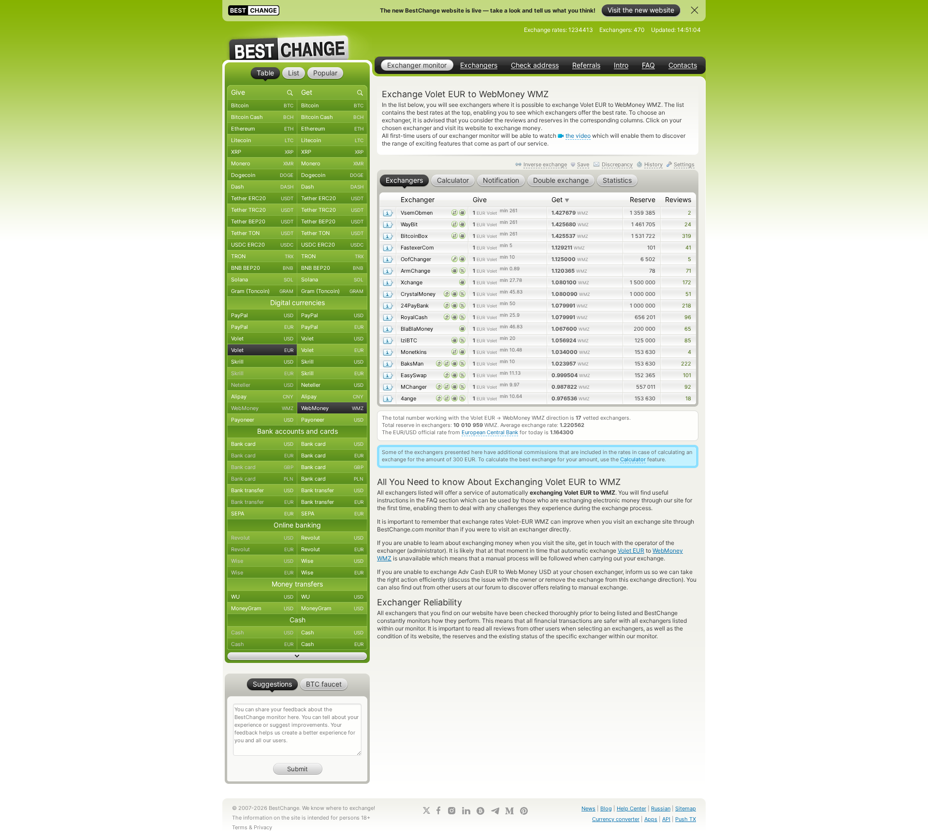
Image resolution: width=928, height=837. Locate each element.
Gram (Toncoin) (262, 291)
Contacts (682, 65)
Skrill (262, 361)
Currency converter (615, 819)
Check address (535, 65)
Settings (684, 164)
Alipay (262, 396)
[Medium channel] (509, 811)
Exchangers (478, 65)
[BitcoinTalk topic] (480, 811)
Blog (606, 808)
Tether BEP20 (262, 221)
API (666, 819)
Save (583, 164)
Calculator (633, 459)
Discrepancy (617, 164)
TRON (262, 256)
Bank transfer (262, 490)
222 (686, 363)
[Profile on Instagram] (451, 810)
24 (687, 224)
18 (688, 398)
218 (686, 305)
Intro (621, 65)
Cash (262, 632)
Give (480, 199)
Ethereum (262, 128)
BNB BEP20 (262, 267)
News (588, 808)
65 (687, 328)
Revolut (262, 537)
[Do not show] (694, 10)
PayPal (262, 315)
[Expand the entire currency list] (297, 656)
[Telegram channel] (495, 811)
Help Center (631, 808)
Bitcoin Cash (262, 117)
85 (687, 340)
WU (262, 596)
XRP (262, 151)
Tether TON (262, 233)
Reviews (678, 199)
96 (687, 317)
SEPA (262, 513)
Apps (650, 819)
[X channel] (426, 810)
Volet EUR (631, 550)
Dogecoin (262, 175)
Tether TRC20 (262, 209)
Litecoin (262, 140)
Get (560, 199)
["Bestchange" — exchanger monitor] (297, 40)
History (653, 164)
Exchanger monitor (417, 65)
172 (686, 282)
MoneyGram (262, 608)
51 (688, 294)
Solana (262, 279)
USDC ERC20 (262, 244)
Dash (262, 186)
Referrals (586, 65)
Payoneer (262, 419)
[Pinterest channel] (524, 811)
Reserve (642, 199)
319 (686, 236)
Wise (262, 561)
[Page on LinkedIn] (466, 810)
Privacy (263, 827)
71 (688, 270)
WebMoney (262, 408)
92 (687, 386)
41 (688, 247)
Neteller (262, 385)
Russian (660, 808)
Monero (262, 163)
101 (687, 375)
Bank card (262, 444)
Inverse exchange (545, 164)
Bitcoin (262, 105)
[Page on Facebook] (438, 810)
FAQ (648, 65)
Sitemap (685, 808)
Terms (239, 827)
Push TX (685, 819)
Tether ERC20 (262, 198)
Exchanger (418, 199)
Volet (262, 338)
